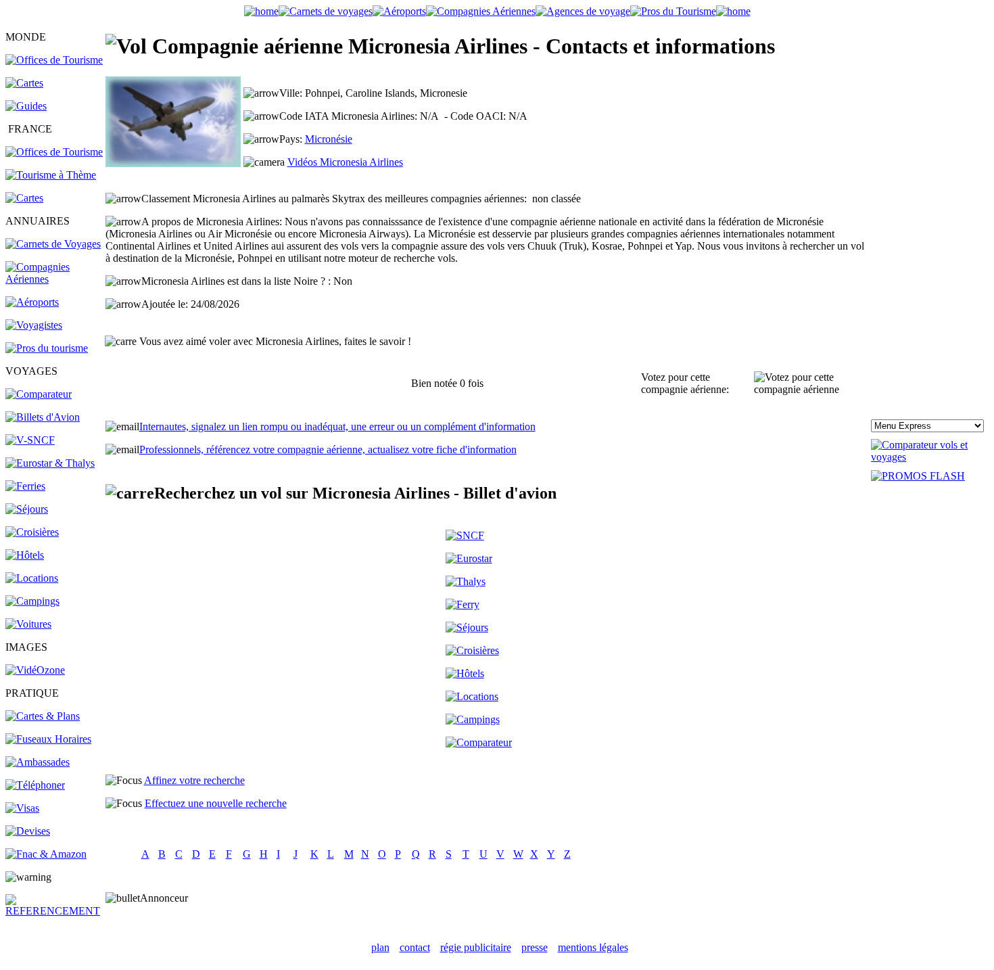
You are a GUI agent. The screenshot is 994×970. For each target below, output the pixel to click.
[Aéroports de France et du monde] (399, 11)
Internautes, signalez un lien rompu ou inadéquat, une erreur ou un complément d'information (337, 426)
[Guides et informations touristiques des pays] (26, 106)
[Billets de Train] (465, 535)
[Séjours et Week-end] (467, 627)
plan (380, 947)
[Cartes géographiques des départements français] (24, 198)
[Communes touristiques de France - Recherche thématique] (50, 175)
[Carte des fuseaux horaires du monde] (48, 739)
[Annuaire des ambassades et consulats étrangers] (37, 762)
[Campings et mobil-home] (32, 601)
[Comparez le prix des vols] (930, 457)
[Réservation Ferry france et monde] (25, 486)
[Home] (261, 11)
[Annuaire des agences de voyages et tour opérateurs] (33, 325)
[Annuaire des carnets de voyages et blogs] (53, 244)
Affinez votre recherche (194, 780)
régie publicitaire (475, 947)
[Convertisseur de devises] (27, 831)
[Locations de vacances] (31, 578)
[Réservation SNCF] (30, 440)
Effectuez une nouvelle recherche (216, 803)
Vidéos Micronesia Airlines (345, 162)
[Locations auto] (28, 624)
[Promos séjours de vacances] (26, 509)
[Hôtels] (24, 555)
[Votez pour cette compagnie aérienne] (812, 383)
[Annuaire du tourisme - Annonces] (673, 11)
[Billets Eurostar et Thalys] (469, 558)
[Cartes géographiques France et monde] (42, 716)
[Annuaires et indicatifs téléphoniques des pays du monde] (35, 785)
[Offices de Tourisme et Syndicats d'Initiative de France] (54, 152)
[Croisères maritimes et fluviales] (472, 650)
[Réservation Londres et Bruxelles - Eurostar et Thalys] (50, 463)
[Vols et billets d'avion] (42, 417)
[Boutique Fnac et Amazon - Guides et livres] (46, 854)
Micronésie (328, 139)
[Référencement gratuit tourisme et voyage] (54, 911)
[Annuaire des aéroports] (32, 302)
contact (415, 947)
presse (534, 947)
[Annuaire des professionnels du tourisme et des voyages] (46, 348)
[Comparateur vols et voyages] (38, 394)
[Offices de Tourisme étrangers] (54, 60)
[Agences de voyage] (583, 11)
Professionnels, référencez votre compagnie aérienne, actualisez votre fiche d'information (328, 449)
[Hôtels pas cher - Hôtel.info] (465, 673)
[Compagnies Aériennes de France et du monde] (481, 11)
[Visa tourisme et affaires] (22, 808)
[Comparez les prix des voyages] (479, 742)
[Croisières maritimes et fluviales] (32, 532)
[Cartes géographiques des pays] (24, 83)
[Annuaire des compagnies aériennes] (54, 279)
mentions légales (593, 947)
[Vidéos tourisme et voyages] (35, 670)
